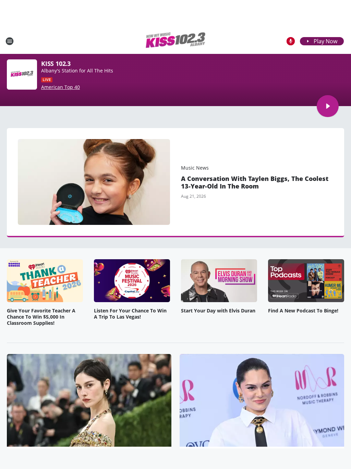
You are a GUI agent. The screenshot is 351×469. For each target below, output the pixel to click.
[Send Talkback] (291, 41)
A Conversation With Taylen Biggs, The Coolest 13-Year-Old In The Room (254, 182)
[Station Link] (175, 41)
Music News (195, 167)
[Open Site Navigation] (9, 41)
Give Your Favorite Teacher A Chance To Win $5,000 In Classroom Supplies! (41, 317)
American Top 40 (60, 87)
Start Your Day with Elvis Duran (218, 311)
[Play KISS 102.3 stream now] (22, 74)
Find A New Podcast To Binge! (303, 311)
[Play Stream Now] (328, 106)
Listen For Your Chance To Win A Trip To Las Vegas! (130, 314)
